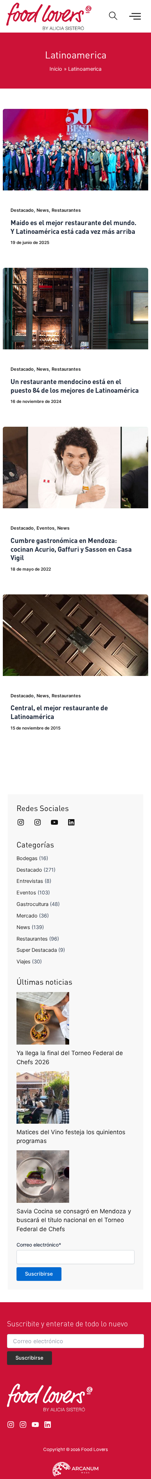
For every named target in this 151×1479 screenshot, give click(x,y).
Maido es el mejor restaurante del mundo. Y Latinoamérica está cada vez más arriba (73, 227)
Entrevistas (30, 881)
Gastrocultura (32, 904)
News (43, 210)
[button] (113, 16)
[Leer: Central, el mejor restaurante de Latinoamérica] (75, 635)
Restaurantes (66, 210)
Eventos (45, 528)
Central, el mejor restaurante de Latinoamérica (59, 712)
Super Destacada (37, 950)
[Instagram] (21, 822)
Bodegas (27, 858)
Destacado (22, 210)
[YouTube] (54, 822)
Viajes (24, 961)
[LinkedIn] (71, 822)
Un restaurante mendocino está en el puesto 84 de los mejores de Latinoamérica (75, 386)
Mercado (27, 916)
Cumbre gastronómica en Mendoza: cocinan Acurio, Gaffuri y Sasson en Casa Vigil (71, 549)
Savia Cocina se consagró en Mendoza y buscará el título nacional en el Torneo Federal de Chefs (74, 1220)
